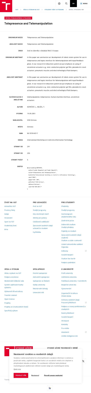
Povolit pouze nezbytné (53, 375)
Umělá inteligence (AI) (69, 336)
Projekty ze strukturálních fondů (16, 307)
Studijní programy (39, 210)
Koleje (6, 214)
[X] (83, 361)
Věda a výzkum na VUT (31, 9)
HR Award (65, 321)
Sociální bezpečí (67, 255)
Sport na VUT (9, 222)
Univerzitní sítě (38, 292)
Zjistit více (17, 369)
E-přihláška (37, 232)
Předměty (65, 206)
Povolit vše (21, 375)
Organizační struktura (69, 293)
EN (73, 3)
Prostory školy (9, 210)
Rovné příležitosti (67, 313)
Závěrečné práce (67, 221)
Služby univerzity (39, 285)
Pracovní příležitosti (71, 302)
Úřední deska (66, 296)
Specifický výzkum (11, 311)
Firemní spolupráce (40, 273)
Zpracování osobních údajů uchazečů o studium (43, 226)
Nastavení (35, 375)
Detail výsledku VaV (76, 9)
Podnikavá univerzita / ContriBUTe (73, 281)
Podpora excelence (11, 277)
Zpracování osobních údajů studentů (71, 236)
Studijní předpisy (67, 227)
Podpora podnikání (68, 262)
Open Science (9, 299)
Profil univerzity (67, 273)
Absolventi (68, 332)
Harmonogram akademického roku (68, 215)
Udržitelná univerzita (69, 277)
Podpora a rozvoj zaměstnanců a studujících (73, 307)
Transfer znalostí (10, 295)
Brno (6, 229)
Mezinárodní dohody (40, 289)
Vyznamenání (66, 289)
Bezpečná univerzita (68, 285)
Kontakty (64, 324)
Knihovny (67, 251)
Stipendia (64, 247)
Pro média (65, 328)
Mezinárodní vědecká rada (14, 281)
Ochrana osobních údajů (70, 300)
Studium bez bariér (68, 259)
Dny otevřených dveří (41, 214)
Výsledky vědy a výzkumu (54, 9)
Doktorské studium (68, 224)
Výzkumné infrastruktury (13, 291)
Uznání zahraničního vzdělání (72, 244)
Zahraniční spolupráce (41, 277)
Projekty (7, 303)
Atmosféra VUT (10, 206)
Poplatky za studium (68, 231)
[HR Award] (50, 388)
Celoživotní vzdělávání (41, 222)
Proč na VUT (37, 206)
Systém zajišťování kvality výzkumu (13, 286)
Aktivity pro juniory (40, 218)
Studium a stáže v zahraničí (71, 240)
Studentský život (10, 225)
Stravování (8, 218)
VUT (17, 9)
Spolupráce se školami (41, 281)
